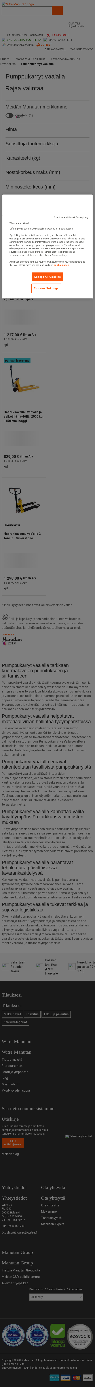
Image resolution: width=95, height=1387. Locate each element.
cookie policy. (61, 265)
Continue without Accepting (71, 217)
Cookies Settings (46, 288)
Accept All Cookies (47, 276)
